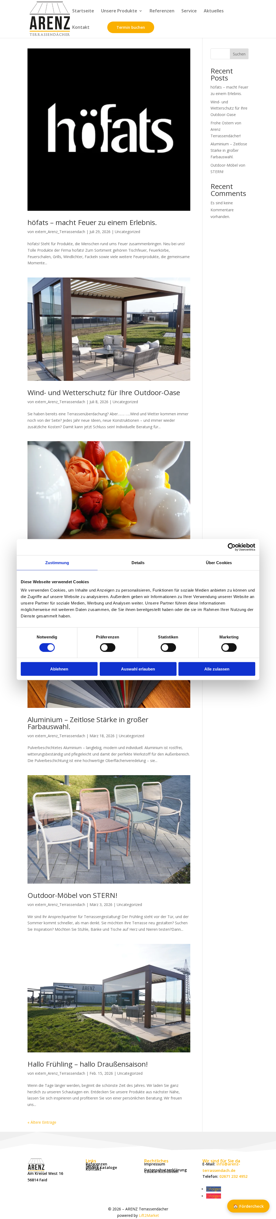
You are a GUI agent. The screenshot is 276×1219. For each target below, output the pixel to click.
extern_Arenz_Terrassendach (60, 231)
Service (189, 11)
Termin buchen (130, 27)
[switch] (107, 647)
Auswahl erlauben (138, 669)
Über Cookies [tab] (219, 562)
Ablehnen (59, 669)
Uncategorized (127, 231)
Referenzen (162, 11)
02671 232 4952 (233, 1176)
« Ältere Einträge (41, 1122)
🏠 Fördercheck (248, 1206)
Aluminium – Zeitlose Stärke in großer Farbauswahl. (87, 723)
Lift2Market (149, 1215)
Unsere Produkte (119, 11)
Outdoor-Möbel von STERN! (72, 895)
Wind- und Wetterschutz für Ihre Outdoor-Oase (103, 392)
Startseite (83, 11)
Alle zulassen (216, 669)
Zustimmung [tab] (57, 562)
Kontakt (80, 27)
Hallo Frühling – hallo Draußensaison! (87, 1064)
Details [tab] (138, 562)
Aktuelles (214, 11)
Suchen (239, 54)
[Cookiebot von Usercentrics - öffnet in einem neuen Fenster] (231, 547)
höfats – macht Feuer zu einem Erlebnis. (92, 222)
